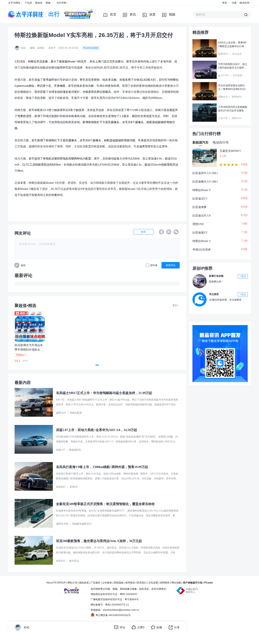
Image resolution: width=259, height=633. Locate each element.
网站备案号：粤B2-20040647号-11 (110, 604)
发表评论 (170, 265)
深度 (152, 14)
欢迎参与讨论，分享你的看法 (37, 244)
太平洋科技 (25, 14)
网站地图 (176, 582)
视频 (48, 2)
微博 (168, 231)
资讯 (133, 14)
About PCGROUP (56, 582)
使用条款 (130, 582)
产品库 (28, 2)
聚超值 (38, 2)
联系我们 (141, 582)
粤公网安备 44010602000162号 (113, 615)
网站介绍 (72, 582)
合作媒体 (107, 582)
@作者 (153, 265)
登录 (224, 2)
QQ (161, 231)
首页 (113, 14)
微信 (176, 231)
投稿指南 (118, 582)
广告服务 (95, 582)
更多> (175, 305)
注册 (234, 2)
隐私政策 (84, 582)
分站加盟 (153, 582)
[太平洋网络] (72, 589)
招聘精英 (165, 582)
